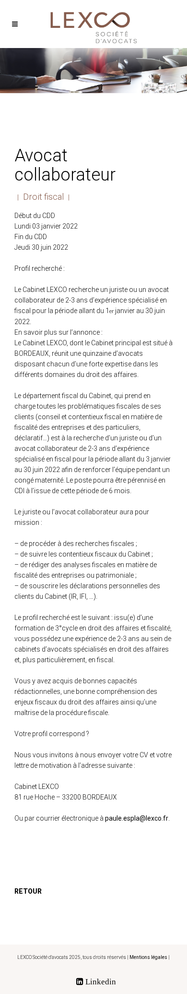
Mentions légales (148, 957)
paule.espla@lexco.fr (136, 818)
